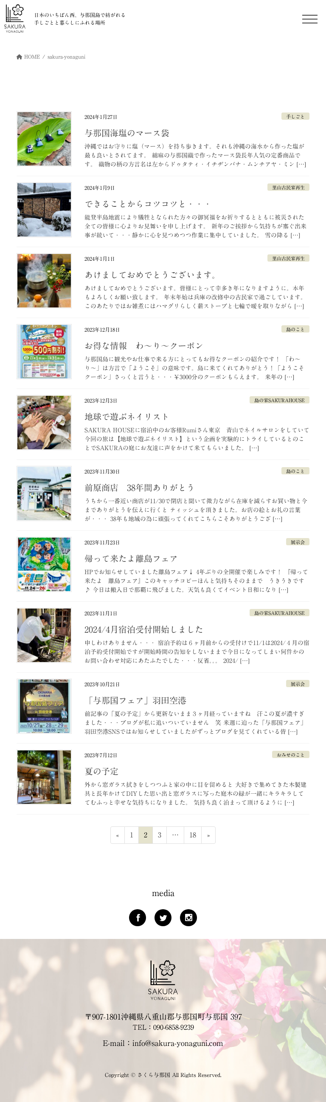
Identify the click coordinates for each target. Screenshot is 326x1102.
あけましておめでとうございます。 (152, 275)
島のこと (295, 329)
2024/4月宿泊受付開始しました (143, 629)
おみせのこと (291, 755)
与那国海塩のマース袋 (126, 133)
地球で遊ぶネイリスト (126, 416)
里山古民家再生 (288, 187)
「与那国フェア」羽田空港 (135, 700)
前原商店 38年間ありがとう (139, 487)
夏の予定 (101, 771)
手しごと (295, 116)
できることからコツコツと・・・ (148, 204)
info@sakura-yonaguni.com (177, 1043)
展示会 (298, 542)
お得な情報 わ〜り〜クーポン (143, 345)
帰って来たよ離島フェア (131, 558)
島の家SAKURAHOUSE (279, 400)
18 (192, 837)
